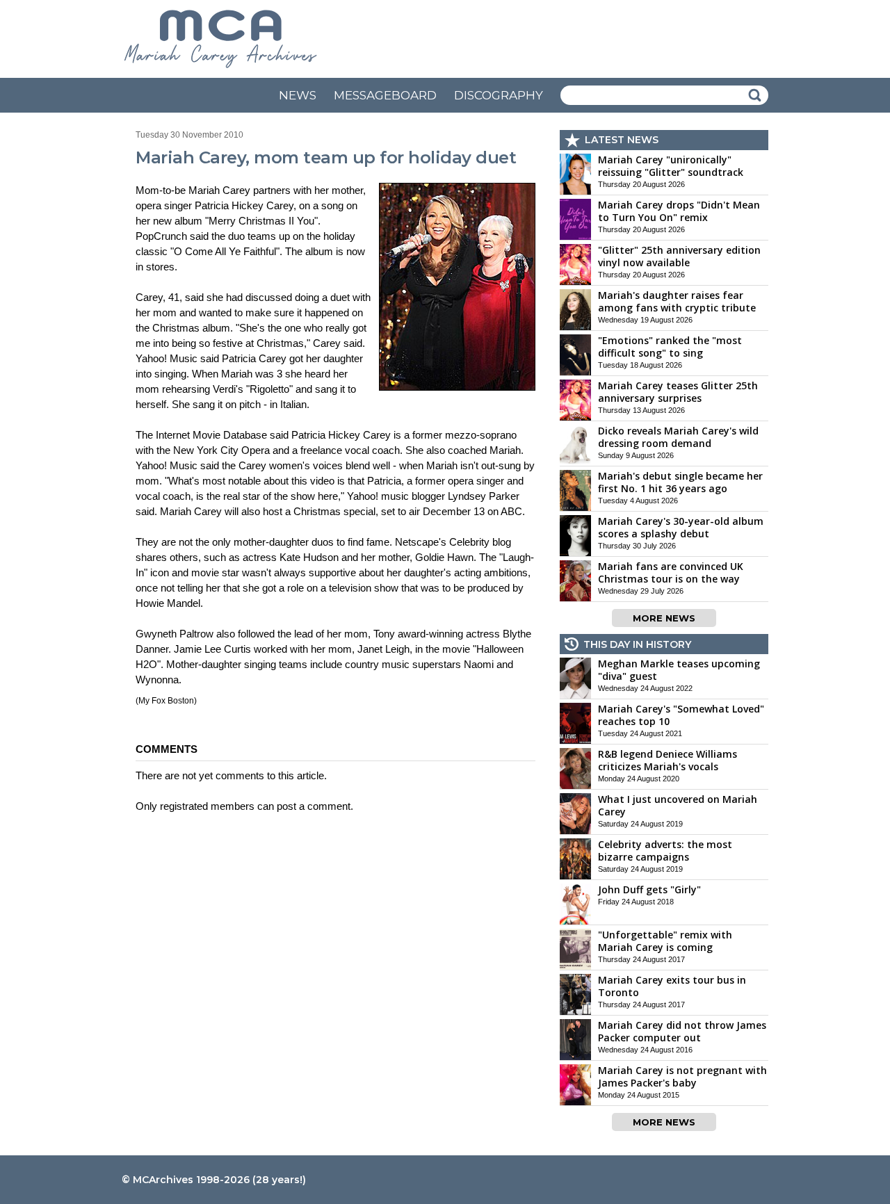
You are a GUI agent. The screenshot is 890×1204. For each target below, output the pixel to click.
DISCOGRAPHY (498, 95)
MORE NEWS (664, 618)
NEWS (297, 95)
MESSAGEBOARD (385, 95)
